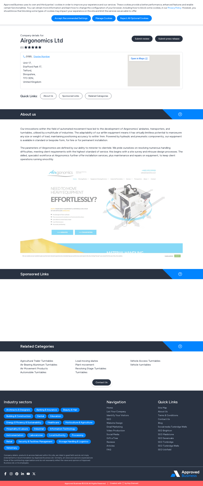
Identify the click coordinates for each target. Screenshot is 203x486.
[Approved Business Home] (184, 474)
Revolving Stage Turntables (90, 368)
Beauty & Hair (70, 409)
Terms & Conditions (168, 415)
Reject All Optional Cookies (134, 18)
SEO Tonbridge (165, 442)
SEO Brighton (165, 430)
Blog (160, 423)
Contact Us (102, 382)
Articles (111, 445)
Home (110, 407)
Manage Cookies (103, 18)
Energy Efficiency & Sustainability (23, 422)
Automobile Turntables (33, 372)
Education (55, 416)
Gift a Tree (112, 438)
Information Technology (62, 429)
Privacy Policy (174, 7)
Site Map (162, 407)
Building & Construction (18, 416)
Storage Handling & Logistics (73, 441)
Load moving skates (86, 360)
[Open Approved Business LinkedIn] (22, 473)
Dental (40, 416)
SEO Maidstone (166, 434)
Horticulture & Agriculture (78, 422)
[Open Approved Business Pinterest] (16, 473)
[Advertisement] (101, 309)
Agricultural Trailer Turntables (36, 360)
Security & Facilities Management (35, 441)
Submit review (142, 38)
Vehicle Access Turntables (145, 360)
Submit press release (168, 38)
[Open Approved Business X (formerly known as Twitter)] (34, 473)
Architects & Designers (18, 409)
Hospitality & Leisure (17, 429)
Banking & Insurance (46, 409)
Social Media (113, 434)
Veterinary (11, 448)
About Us (48, 96)
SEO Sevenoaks (166, 438)
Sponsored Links (70, 96)
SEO (109, 419)
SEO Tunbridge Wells (168, 445)
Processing (77, 435)
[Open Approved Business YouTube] (28, 473)
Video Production (116, 430)
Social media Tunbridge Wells (172, 426)
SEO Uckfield (164, 449)
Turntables (81, 372)
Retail (9, 441)
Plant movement (84, 364)
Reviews (111, 442)
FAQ (109, 449)
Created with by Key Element (124, 483)
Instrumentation (14, 435)
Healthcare (53, 422)
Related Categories (98, 96)
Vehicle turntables (140, 364)
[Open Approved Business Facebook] (5, 473)
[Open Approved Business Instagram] (11, 473)
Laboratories (36, 435)
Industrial (39, 429)
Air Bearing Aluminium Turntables (38, 364)
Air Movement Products (34, 368)
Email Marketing (115, 426)
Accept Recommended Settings (71, 18)
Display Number (42, 56)
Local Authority (57, 435)
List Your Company (116, 411)
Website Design (115, 423)
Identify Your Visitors (118, 415)
